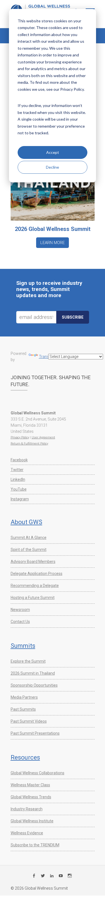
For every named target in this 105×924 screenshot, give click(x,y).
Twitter (17, 469)
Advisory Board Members (33, 561)
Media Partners (24, 697)
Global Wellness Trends (31, 797)
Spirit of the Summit (28, 549)
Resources (25, 757)
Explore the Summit (28, 661)
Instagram (20, 499)
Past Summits (23, 709)
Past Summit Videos (29, 721)
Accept (52, 152)
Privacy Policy (20, 437)
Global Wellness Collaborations (37, 773)
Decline (52, 167)
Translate (47, 356)
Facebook (19, 460)
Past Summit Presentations (35, 733)
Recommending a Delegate (35, 585)
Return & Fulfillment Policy (29, 443)
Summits (23, 645)
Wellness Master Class (30, 785)
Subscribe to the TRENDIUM (35, 845)
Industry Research (27, 809)
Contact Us (20, 621)
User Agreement (43, 437)
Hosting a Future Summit (33, 597)
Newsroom (20, 609)
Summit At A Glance (28, 537)
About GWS (26, 522)
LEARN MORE (52, 242)
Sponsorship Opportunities (34, 685)
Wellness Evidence (27, 833)
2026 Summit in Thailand (33, 673)
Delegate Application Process (36, 573)
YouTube (19, 489)
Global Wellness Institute (32, 821)
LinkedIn (18, 479)
